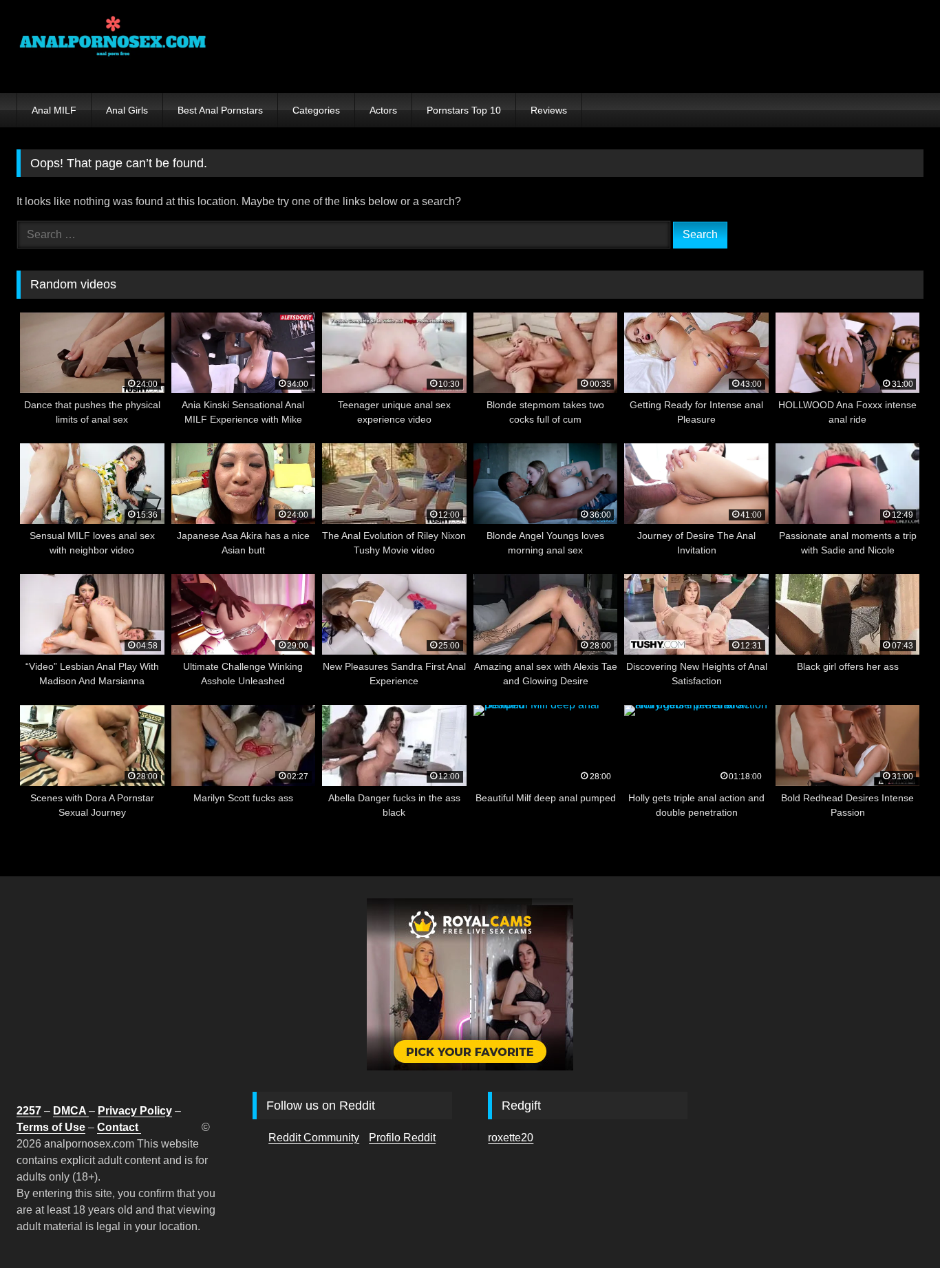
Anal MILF (54, 110)
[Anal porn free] (113, 46)
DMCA (71, 1111)
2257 (29, 1111)
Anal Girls (127, 110)
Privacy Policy (135, 1111)
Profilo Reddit (402, 1137)
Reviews (549, 110)
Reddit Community (313, 1137)
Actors (383, 110)
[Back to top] (897, 1227)
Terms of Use (51, 1127)
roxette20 (510, 1137)
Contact (119, 1127)
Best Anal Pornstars (220, 110)
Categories (316, 110)
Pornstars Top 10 (464, 110)
